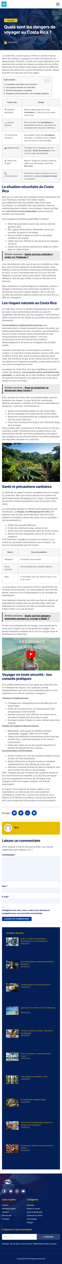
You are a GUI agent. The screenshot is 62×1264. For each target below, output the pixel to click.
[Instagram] (17, 1191)
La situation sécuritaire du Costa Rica (21, 84)
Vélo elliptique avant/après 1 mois (34, 1076)
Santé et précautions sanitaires (19, 90)
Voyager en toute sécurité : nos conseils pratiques (27, 93)
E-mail (5, 896)
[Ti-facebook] (4, 1191)
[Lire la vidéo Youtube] (31, 654)
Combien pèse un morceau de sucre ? (36, 984)
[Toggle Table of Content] (45, 80)
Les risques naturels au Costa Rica (20, 87)
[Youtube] (23, 1191)
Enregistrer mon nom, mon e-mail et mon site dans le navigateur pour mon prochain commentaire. (26, 911)
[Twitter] (10, 1191)
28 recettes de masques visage (33, 1099)
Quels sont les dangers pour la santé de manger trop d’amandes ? (36, 1123)
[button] (58, 4)
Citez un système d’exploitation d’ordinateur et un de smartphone (34, 940)
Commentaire (9, 854)
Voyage (10, 20)
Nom (5, 886)
